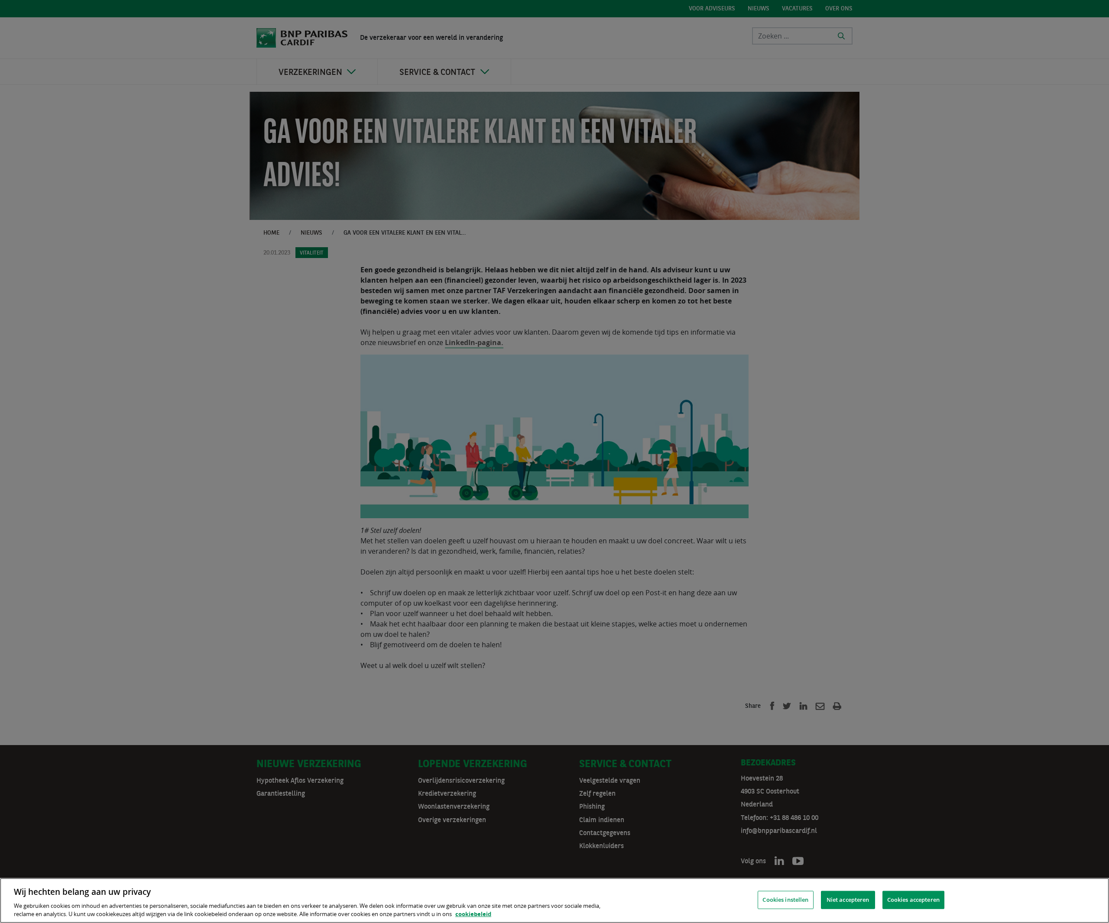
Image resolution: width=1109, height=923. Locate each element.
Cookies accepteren (913, 900)
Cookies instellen (785, 900)
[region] (554, 900)
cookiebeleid (473, 914)
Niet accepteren (848, 900)
